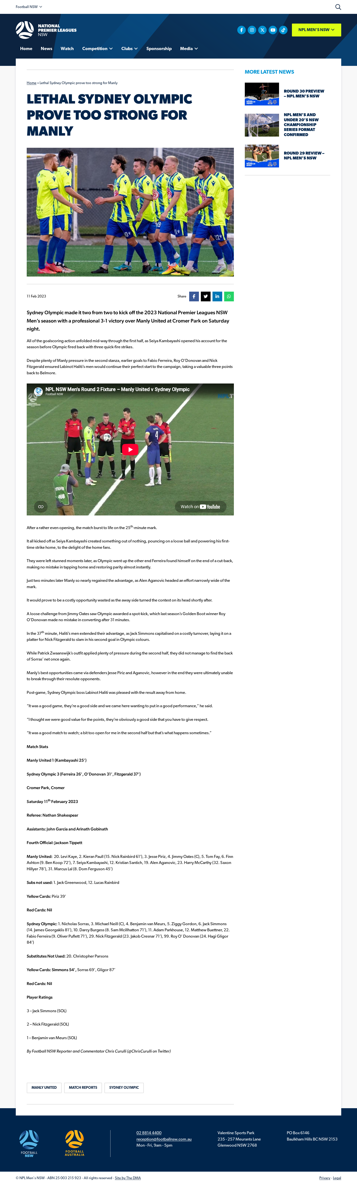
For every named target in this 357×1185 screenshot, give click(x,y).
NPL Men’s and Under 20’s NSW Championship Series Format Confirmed (301, 125)
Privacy (324, 1178)
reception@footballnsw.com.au (164, 1139)
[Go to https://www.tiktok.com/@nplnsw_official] (283, 30)
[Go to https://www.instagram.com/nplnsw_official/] (252, 30)
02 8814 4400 (149, 1133)
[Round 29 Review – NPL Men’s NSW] (262, 156)
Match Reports (83, 1088)
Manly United (44, 1088)
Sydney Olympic (124, 1088)
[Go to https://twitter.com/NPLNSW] (262, 30)
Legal (337, 1178)
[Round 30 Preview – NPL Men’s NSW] (262, 94)
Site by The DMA (128, 1178)
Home (31, 83)
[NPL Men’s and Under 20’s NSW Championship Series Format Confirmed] (262, 125)
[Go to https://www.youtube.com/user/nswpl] (273, 30)
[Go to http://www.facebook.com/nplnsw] (241, 30)
